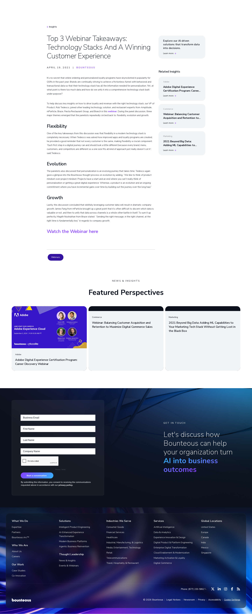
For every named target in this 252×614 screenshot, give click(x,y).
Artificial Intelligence (164, 527)
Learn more (168, 53)
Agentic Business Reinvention (74, 546)
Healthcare (112, 537)
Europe (204, 532)
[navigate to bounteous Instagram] (225, 589)
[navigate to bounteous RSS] (238, 589)
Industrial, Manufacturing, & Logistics (124, 542)
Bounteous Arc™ (75, 6)
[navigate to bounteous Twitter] (213, 589)
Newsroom (189, 599)
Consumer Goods (115, 527)
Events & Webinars (69, 565)
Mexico (204, 547)
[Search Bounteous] (216, 6)
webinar (112, 111)
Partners (16, 532)
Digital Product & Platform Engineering (173, 542)
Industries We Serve (129, 6)
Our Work (154, 6)
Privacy (201, 599)
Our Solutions (101, 6)
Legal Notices (173, 599)
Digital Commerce (163, 563)
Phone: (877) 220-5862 (192, 589)
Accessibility (214, 599)
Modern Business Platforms (73, 541)
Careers (16, 556)
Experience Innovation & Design (170, 537)
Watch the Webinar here (72, 231)
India (203, 542)
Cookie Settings (232, 599)
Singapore (206, 552)
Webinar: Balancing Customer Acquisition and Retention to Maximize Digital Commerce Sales (181, 119)
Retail (109, 552)
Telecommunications (116, 558)
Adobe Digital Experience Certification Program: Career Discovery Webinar (181, 90)
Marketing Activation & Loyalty (169, 558)
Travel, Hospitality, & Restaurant (122, 563)
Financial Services (115, 532)
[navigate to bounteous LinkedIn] (219, 589)
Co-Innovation (19, 575)
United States (208, 527)
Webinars (55, 257)
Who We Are (176, 6)
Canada (205, 537)
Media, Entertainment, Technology (123, 547)
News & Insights (67, 560)
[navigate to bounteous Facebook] (232, 589)
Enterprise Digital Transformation (170, 547)
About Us (17, 551)
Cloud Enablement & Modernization (171, 552)
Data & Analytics (162, 532)
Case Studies (18, 570)
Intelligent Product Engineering (74, 527)
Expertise (16, 527)
